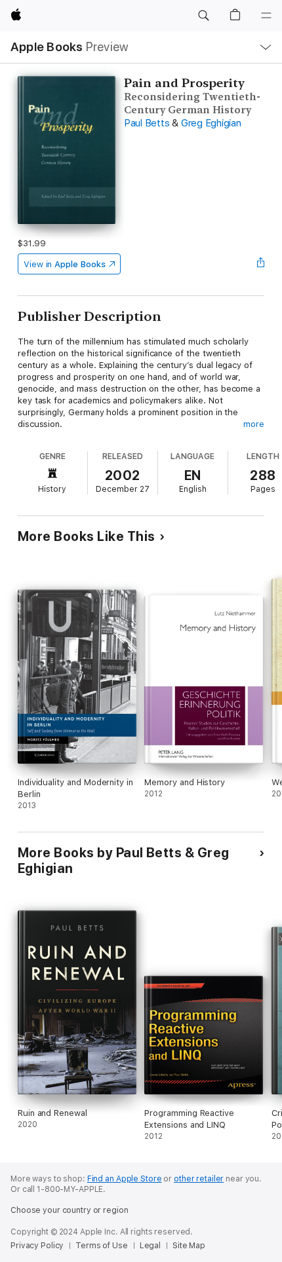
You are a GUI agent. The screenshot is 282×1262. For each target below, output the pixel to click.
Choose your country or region (69, 1210)
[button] (203, 15)
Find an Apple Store (124, 1178)
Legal (150, 1245)
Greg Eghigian (211, 123)
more (253, 424)
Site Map (188, 1245)
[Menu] (266, 15)
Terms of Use (101, 1245)
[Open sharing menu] (260, 264)
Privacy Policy (37, 1245)
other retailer (199, 1178)
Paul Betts (147, 123)
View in (65, 264)
